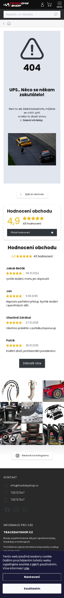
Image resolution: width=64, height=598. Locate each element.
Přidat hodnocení (20, 232)
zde (26, 568)
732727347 (18, 492)
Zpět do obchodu (34, 194)
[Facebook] (7, 509)
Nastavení (32, 577)
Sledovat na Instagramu (35, 455)
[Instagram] (15, 509)
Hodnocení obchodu (32, 247)
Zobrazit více (32, 363)
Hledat (55, 14)
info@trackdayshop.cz (24, 485)
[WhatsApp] (24, 509)
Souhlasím (32, 589)
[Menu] (59, 4)
